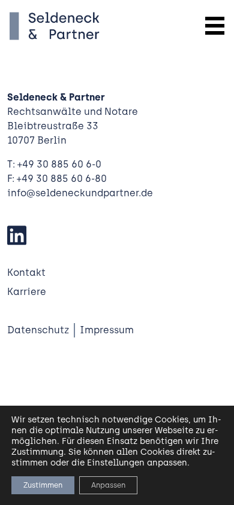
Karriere (26, 291)
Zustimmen (42, 485)
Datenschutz (38, 330)
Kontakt (26, 272)
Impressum (107, 330)
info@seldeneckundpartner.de (80, 193)
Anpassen (108, 485)
